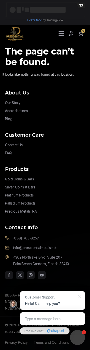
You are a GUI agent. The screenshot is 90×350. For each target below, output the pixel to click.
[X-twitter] (20, 275)
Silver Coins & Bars (20, 187)
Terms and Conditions (51, 342)
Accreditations (16, 111)
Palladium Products (20, 203)
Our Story (12, 103)
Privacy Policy (16, 342)
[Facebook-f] (9, 275)
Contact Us (14, 145)
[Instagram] (31, 275)
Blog (8, 119)
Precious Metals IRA (21, 211)
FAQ (8, 153)
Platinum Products (19, 195)
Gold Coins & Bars (19, 179)
